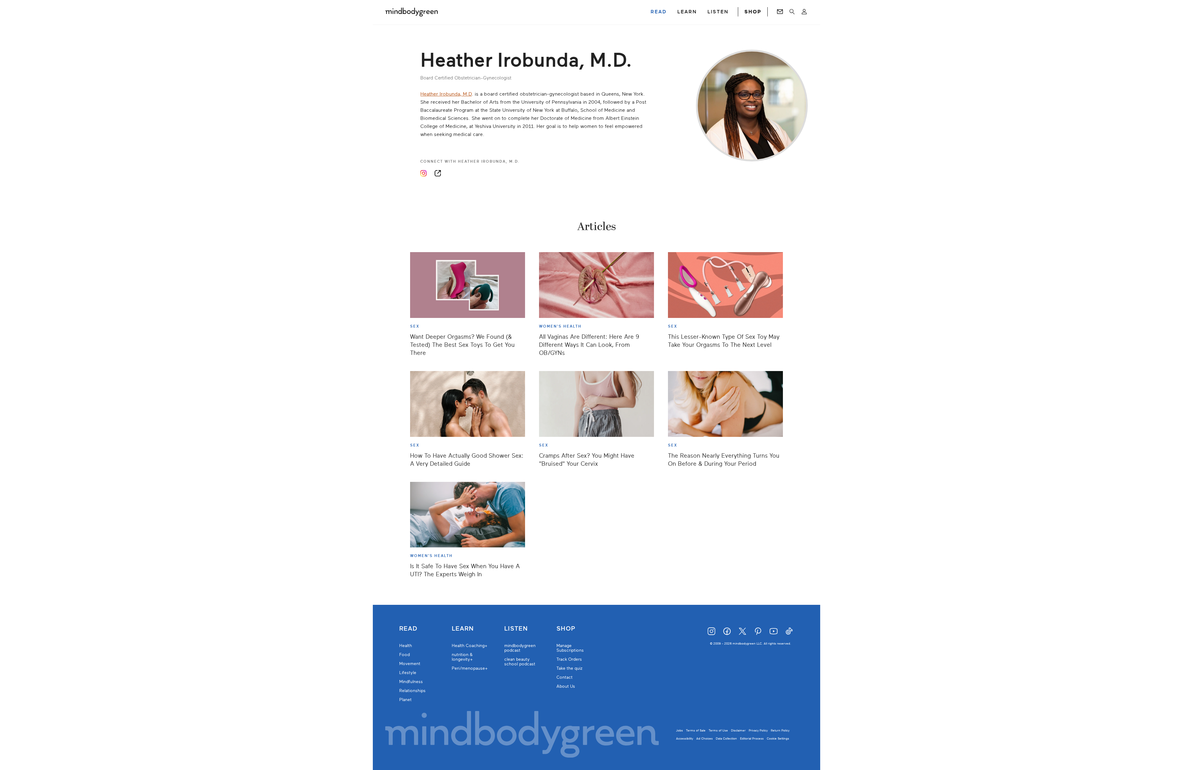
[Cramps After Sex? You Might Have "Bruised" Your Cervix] (596, 404)
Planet (405, 699)
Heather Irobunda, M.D (446, 94)
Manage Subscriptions (570, 648)
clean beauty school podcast (519, 661)
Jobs (679, 730)
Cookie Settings (778, 738)
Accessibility (684, 738)
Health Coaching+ (469, 645)
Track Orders (569, 659)
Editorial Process (752, 738)
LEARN (687, 12)
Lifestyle (407, 672)
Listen (516, 629)
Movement (409, 663)
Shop (565, 629)
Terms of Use (718, 730)
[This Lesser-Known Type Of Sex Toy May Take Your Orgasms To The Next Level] (725, 285)
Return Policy (780, 730)
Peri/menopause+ (470, 668)
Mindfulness (411, 681)
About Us (565, 686)
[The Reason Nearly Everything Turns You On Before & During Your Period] (725, 404)
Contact (564, 677)
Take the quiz (569, 668)
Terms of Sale (696, 730)
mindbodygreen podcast (520, 648)
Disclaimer (738, 730)
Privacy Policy (758, 730)
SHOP (752, 12)
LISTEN (718, 12)
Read (408, 629)
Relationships (412, 690)
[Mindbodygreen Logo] (411, 12)
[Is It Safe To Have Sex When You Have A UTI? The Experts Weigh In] (467, 515)
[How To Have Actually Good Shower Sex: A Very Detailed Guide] (467, 404)
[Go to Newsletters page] (780, 11)
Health (405, 645)
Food (404, 654)
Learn (463, 629)
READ (659, 12)
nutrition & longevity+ (462, 657)
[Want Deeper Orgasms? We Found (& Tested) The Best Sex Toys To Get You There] (467, 285)
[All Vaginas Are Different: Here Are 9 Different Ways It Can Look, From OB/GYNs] (596, 285)
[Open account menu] (804, 11)
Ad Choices (704, 738)
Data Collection (726, 738)
